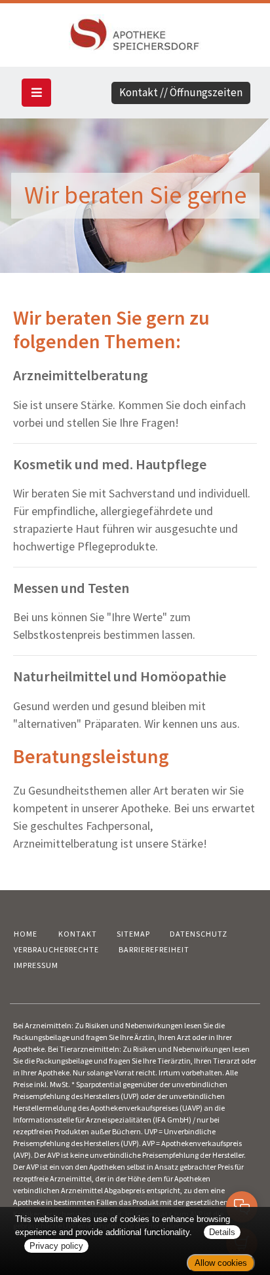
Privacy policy (56, 1246)
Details (222, 1232)
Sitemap (133, 934)
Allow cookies (221, 1263)
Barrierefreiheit (154, 949)
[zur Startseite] (135, 32)
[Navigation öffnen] (36, 93)
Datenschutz (198, 934)
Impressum (36, 965)
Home (25, 934)
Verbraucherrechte (56, 949)
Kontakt (77, 934)
